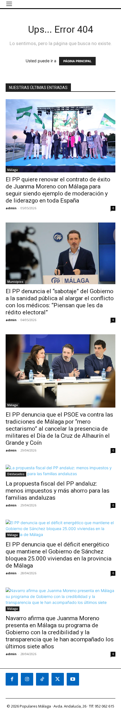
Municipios (15, 282)
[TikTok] (42, 679)
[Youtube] (73, 679)
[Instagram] (27, 679)
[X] (57, 679)
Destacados (15, 474)
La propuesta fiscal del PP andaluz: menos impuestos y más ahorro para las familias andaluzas (57, 490)
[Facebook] (12, 679)
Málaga (12, 170)
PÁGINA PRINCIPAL (77, 61)
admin (11, 208)
